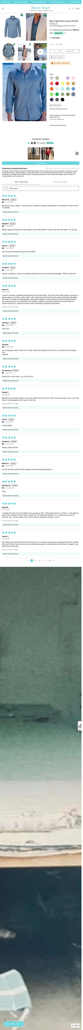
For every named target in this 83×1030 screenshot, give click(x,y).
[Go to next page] (53, 560)
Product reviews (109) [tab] (60, 182)
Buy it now (64, 69)
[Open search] (5, 188)
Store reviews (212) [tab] (21, 182)
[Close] (21, 1024)
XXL (60, 44)
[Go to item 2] (47, 153)
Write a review (40, 163)
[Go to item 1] (34, 153)
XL (57, 44)
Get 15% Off (12, 1023)
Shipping (59, 25)
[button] (3, 8)
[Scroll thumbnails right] (77, 153)
